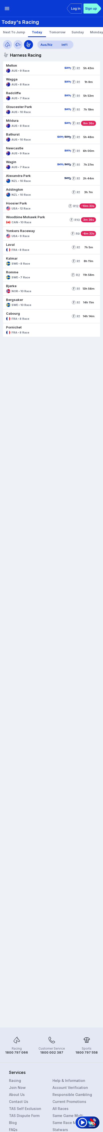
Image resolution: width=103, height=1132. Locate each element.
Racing (15, 1080)
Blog (13, 1122)
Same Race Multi (67, 1122)
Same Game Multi (67, 1115)
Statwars (60, 1129)
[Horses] (7, 44)
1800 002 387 (51, 1052)
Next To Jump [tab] (14, 32)
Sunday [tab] (78, 32)
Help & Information (68, 1080)
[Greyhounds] (18, 44)
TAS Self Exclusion (25, 1108)
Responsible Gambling (72, 1094)
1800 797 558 (87, 1052)
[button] (32, 68)
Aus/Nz (46, 45)
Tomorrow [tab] (57, 32)
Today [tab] (37, 32)
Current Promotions (69, 1101)
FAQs (13, 1129)
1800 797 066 (16, 1052)
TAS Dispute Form (24, 1115)
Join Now (17, 1087)
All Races (60, 1108)
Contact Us (18, 1101)
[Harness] (28, 44)
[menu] (7, 9)
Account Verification (70, 1087)
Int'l (65, 45)
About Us (17, 1094)
